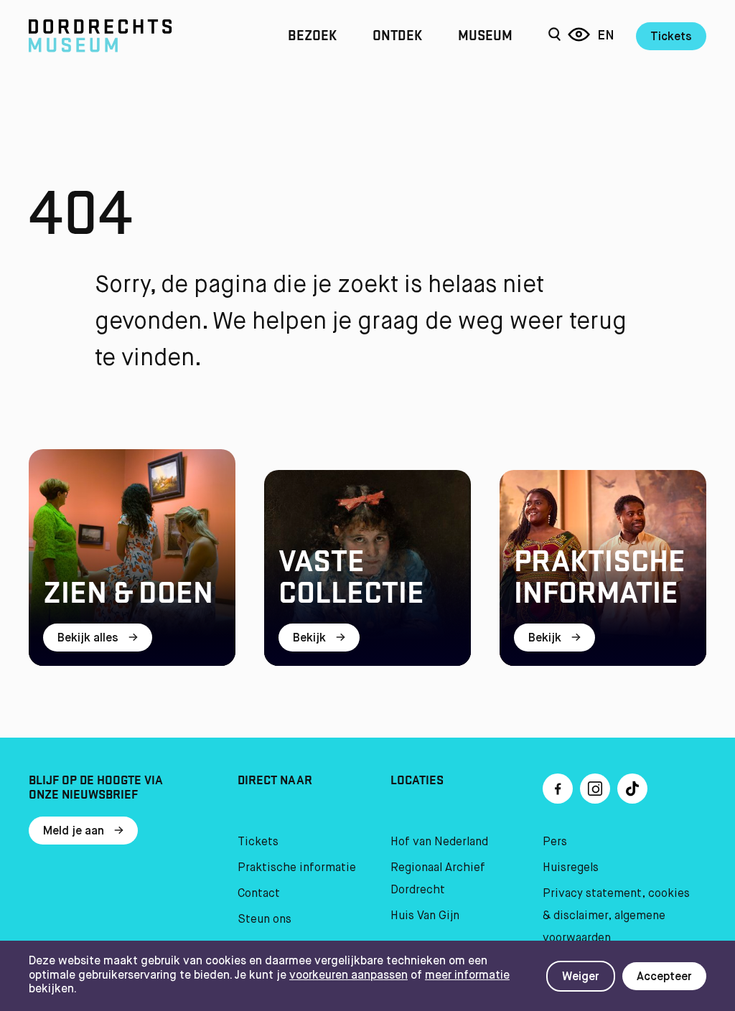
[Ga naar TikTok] (632, 788)
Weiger (580, 977)
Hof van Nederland (439, 842)
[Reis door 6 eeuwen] (579, 35)
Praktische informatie (297, 868)
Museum (485, 35)
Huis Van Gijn (424, 916)
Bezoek (312, 35)
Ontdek (397, 35)
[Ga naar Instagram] (595, 788)
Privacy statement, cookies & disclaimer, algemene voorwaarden (616, 916)
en (605, 35)
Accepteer (664, 977)
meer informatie (467, 976)
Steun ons (264, 920)
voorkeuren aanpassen (348, 976)
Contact (259, 894)
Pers (555, 842)
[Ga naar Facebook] (558, 788)
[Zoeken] (554, 35)
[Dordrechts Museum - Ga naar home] (130, 35)
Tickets (671, 37)
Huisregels (571, 868)
